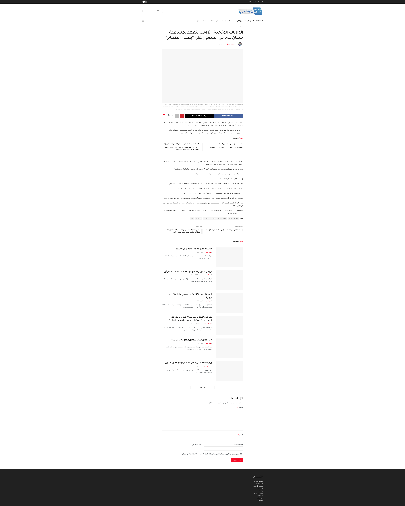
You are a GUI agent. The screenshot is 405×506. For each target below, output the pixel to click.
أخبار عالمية (259, 21)
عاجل (212, 21)
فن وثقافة (205, 21)
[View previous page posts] (204, 154)
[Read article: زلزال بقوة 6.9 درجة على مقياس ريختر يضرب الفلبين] (229, 371)
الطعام (236, 218)
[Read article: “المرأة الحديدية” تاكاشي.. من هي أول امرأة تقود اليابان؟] (229, 303)
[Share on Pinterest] (182, 116)
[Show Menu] (143, 21)
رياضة (261, 491)
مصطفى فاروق (231, 44)
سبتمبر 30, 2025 (197, 366)
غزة (192, 218)
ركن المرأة (239, 21)
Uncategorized (258, 481)
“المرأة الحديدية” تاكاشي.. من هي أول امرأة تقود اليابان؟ (181, 144)
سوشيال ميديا (229, 21)
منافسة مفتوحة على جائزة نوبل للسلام (230, 144)
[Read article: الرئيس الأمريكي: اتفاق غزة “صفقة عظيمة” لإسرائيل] (229, 280)
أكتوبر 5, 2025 (198, 275)
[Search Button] (144, 11)
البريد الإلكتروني (195, 444)
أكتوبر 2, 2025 (198, 323)
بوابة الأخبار (208, 252)
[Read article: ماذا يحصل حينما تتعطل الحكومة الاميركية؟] (229, 348)
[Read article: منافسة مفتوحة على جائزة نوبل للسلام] (229, 257)
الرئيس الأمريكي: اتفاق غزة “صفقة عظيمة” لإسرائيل (226, 147)
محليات (198, 21)
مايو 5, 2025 (219, 44)
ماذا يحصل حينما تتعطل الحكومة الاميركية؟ (191, 340)
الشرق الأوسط (249, 21)
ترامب (214, 218)
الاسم (240, 435)
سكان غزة (198, 218)
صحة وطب (219, 21)
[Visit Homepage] (250, 11)
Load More (202, 387)
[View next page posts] (200, 154)
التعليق (240, 408)
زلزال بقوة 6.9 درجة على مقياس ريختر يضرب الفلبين (189, 363)
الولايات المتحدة (222, 218)
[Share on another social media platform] (177, 116)
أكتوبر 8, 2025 (200, 252)
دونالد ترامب (207, 218)
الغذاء (230, 218)
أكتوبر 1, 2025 (200, 343)
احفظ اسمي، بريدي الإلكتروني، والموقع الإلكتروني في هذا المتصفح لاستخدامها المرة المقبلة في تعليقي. (212, 454)
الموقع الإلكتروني (238, 444)
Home (241, 27)
